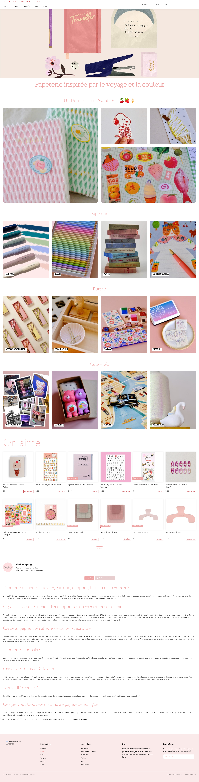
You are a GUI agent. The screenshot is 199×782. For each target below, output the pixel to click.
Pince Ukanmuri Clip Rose (173, 532)
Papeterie (6, 6)
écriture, (84, 636)
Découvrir (99, 548)
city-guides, (126, 677)
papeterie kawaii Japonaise (109, 658)
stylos (32, 620)
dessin (72, 636)
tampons (57, 713)
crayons (110, 636)
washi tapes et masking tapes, (84, 658)
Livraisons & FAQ (85, 755)
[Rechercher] (173, 5)
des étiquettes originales (73, 617)
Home (42, 751)
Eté (4, 2)
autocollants (95, 677)
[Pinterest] (17, 749)
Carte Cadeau (85, 748)
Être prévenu (95, 491)
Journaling (13, 2)
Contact (83, 758)
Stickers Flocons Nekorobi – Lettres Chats (145, 485)
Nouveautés (26, 2)
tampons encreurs (15, 639)
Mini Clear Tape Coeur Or (43, 532)
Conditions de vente (190, 774)
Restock (37, 2)
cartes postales (110, 677)
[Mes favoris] (184, 5)
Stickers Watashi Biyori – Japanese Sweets (48, 485)
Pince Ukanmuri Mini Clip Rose (142, 532)
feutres (117, 636)
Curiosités (26, 6)
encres (124, 636)
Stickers (44, 6)
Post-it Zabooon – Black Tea (109, 532)
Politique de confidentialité (174, 774)
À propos (83, 719)
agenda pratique (29, 617)
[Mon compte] (190, 5)
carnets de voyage (36, 713)
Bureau (16, 6)
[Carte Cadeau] (179, 5)
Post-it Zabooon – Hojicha (76, 532)
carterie (30, 677)
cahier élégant (184, 615)
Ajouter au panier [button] (28, 491)
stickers (67, 658)
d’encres (67, 713)
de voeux (47, 639)
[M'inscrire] (192, 757)
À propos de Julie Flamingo (88, 751)
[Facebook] (12, 749)
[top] (193, 766)
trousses (38, 620)
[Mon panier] (195, 5)
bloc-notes (31, 639)
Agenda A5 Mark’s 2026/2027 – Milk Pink (80, 485)
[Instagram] (7, 749)
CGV (82, 761)
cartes (102, 713)
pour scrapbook (184, 636)
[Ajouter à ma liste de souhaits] (32, 485)
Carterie (36, 6)
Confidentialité (85, 764)
